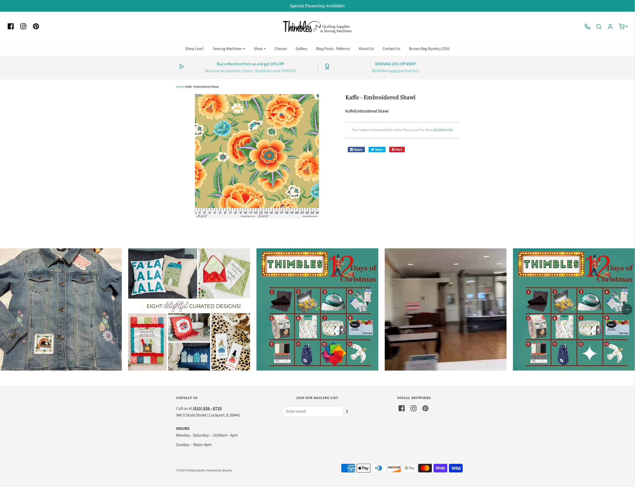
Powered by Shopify (219, 470)
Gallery (301, 48)
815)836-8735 (443, 130)
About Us (366, 48)
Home (180, 87)
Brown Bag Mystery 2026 (429, 48)
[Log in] (607, 27)
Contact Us (391, 48)
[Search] (596, 27)
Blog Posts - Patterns (333, 48)
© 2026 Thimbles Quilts (190, 470)
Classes (281, 48)
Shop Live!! (194, 48)
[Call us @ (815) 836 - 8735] (584, 27)
